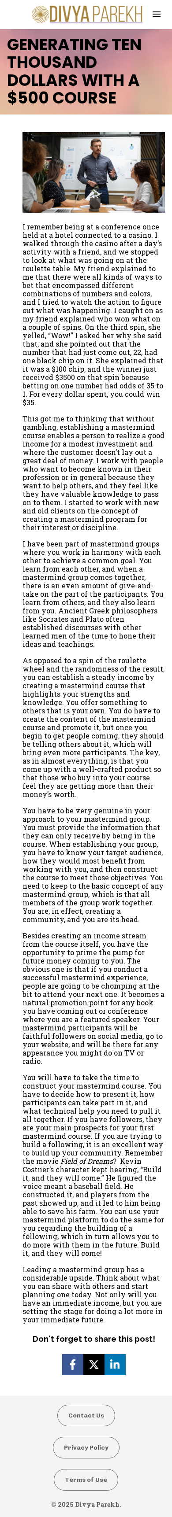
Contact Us (86, 1415)
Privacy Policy (86, 1447)
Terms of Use (86, 1480)
